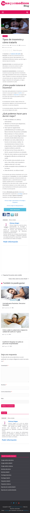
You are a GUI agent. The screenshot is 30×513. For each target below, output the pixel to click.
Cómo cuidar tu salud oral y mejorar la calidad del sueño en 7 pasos (15, 331)
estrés (20, 93)
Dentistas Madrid (5, 472)
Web (2, 398)
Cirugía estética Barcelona (7, 460)
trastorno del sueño (15, 53)
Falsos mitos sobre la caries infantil (18, 279)
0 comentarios (23, 45)
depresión (16, 94)
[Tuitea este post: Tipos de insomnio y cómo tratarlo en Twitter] (12, 214)
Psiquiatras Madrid (5, 481)
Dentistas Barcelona (6, 469)
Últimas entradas (12, 219)
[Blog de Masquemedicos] (15, 1)
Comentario (4, 365)
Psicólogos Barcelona (6, 475)
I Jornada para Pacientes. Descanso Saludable (14, 304)
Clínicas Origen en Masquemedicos (15, 205)
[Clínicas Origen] (6, 224)
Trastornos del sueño (8, 47)
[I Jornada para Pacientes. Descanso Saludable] (15, 287)
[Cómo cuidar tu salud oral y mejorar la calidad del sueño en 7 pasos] (15, 314)
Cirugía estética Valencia (7, 466)
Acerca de (5, 219)
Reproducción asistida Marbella (8, 490)
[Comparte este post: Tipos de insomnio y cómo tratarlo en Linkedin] (8, 214)
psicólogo (20, 193)
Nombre (3, 385)
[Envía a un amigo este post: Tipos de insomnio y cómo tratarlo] (16, 214)
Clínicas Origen (6, 45)
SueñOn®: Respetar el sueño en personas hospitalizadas (13, 342)
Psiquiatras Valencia (6, 484)
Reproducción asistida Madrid (8, 487)
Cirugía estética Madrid (6, 463)
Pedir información (15, 209)
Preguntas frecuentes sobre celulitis (12, 275)
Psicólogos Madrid (5, 478)
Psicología (5, 36)
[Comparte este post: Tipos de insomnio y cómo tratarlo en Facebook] (4, 214)
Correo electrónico (6, 391)
